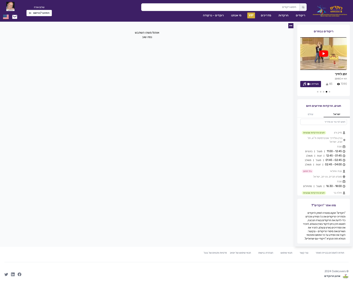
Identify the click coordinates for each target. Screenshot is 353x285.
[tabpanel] (323, 157)
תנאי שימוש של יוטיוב (240, 252)
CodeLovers (339, 271)
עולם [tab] (310, 114)
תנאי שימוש (286, 252)
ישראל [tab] (336, 114)
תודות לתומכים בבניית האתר (330, 252)
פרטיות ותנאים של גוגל (215, 252)
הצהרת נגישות (265, 252)
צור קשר (304, 252)
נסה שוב (147, 37)
